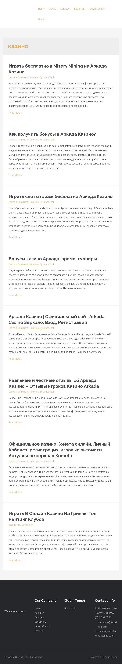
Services (64, 8)
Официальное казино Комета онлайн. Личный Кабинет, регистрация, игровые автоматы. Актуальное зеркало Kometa (59, 449)
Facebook (70, 608)
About (52, 8)
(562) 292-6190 (103, 617)
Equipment (79, 8)
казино (34, 77)
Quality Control (97, 8)
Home (41, 8)
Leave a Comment (18, 77)
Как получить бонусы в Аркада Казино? (52, 134)
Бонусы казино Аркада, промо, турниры (53, 258)
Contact (42, 19)
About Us (39, 613)
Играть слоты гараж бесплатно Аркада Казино (61, 196)
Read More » (15, 112)
